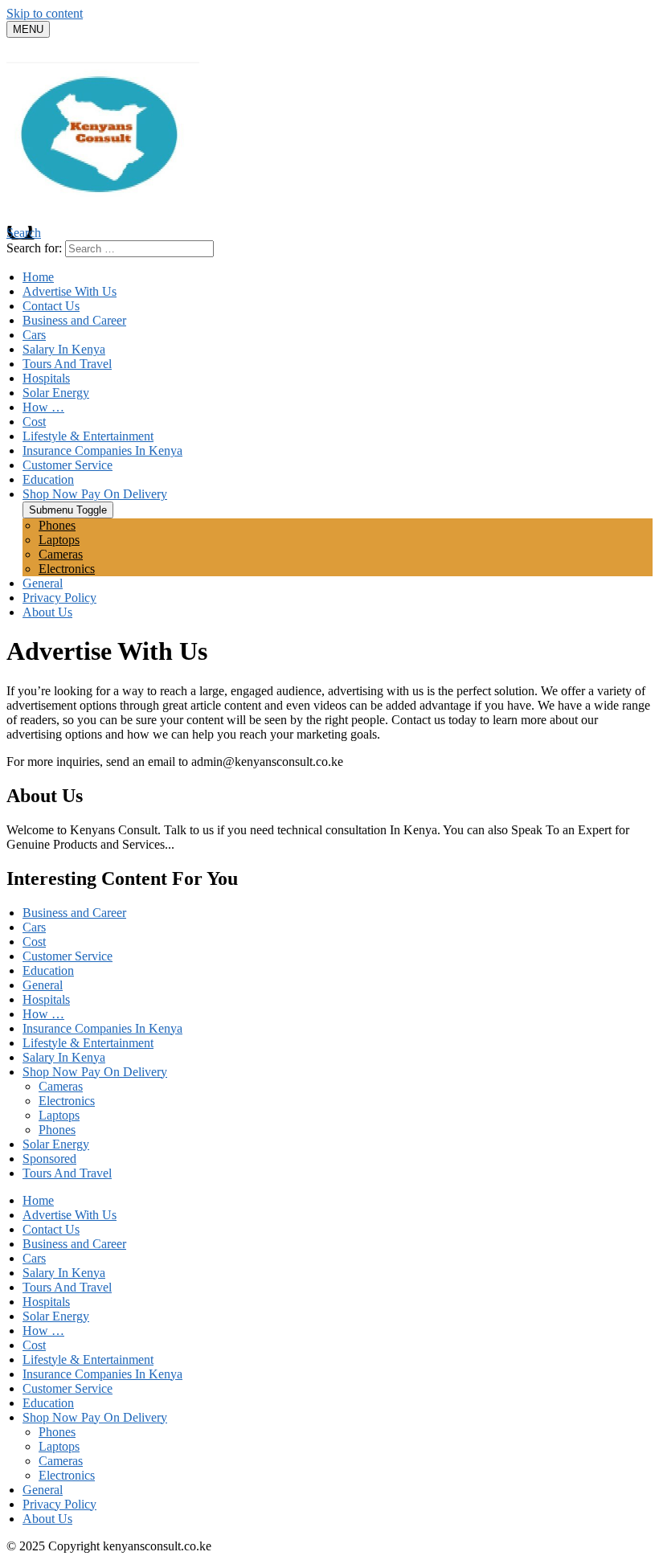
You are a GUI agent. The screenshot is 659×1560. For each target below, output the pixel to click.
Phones (57, 525)
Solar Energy (56, 392)
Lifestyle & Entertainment (88, 436)
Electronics (67, 568)
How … (43, 407)
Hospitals (46, 378)
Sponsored (49, 1158)
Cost (34, 421)
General (43, 583)
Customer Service (68, 465)
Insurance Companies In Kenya (102, 450)
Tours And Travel (67, 364)
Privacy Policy (59, 597)
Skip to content (44, 13)
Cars (34, 335)
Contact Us (51, 306)
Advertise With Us (70, 291)
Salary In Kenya (64, 349)
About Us (47, 612)
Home (38, 277)
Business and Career (74, 320)
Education (48, 479)
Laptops (59, 540)
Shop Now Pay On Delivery (95, 494)
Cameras (61, 554)
